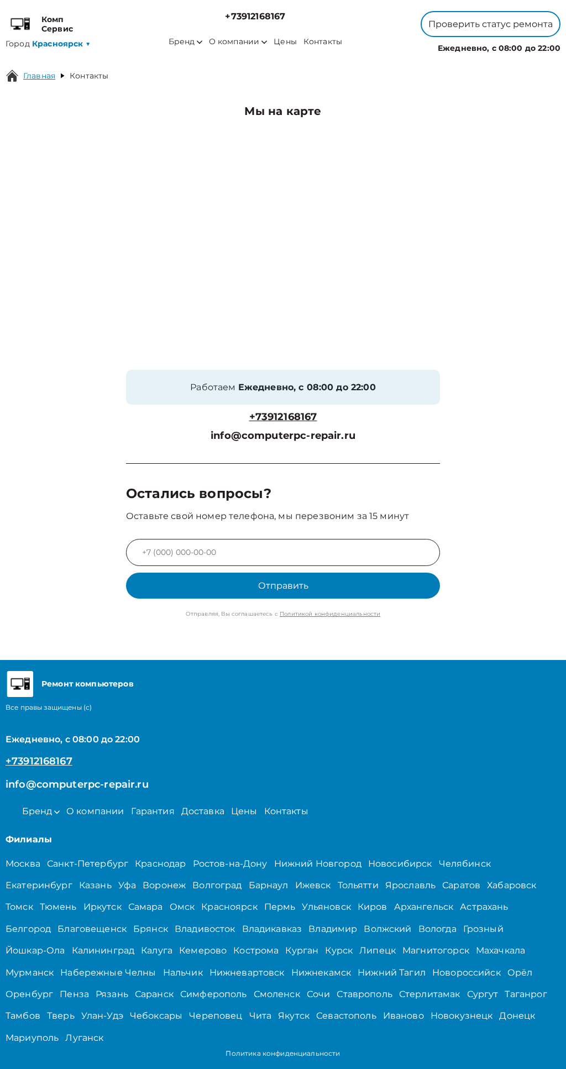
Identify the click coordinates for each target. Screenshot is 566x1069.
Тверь (61, 1015)
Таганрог (526, 994)
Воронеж (164, 885)
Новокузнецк (462, 1015)
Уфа (127, 885)
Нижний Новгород (317, 863)
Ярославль (410, 885)
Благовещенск (92, 929)
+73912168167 (255, 16)
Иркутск (102, 907)
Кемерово (203, 950)
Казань (95, 885)
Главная (39, 76)
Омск (182, 907)
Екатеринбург (39, 885)
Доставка (202, 811)
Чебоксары (156, 1015)
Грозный (483, 929)
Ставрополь (364, 994)
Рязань (112, 994)
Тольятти (358, 885)
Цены (285, 41)
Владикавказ (272, 929)
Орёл (520, 972)
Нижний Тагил (392, 972)
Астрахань (484, 907)
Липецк (377, 950)
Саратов (461, 885)
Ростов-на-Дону (230, 863)
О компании (234, 41)
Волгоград (217, 885)
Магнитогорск (435, 950)
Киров (372, 907)
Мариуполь (32, 1038)
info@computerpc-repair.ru (283, 436)
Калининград (103, 950)
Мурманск (30, 972)
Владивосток (205, 929)
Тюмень (58, 907)
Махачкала (500, 950)
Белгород (28, 929)
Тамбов (23, 1015)
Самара (145, 907)
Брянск (150, 929)
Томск (19, 907)
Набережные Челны (108, 972)
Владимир (332, 929)
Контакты (322, 41)
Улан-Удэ (102, 1015)
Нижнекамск (321, 972)
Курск (339, 950)
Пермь (280, 907)
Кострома (256, 950)
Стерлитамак (429, 994)
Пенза (74, 994)
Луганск (84, 1038)
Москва (23, 863)
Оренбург (29, 994)
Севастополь (346, 1015)
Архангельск (424, 907)
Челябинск (465, 863)
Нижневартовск (247, 972)
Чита (260, 1015)
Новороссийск (466, 972)
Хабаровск (511, 885)
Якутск (294, 1015)
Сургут (483, 994)
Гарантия (153, 811)
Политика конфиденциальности (283, 1053)
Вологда (437, 929)
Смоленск (277, 994)
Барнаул (269, 885)
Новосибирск (400, 863)
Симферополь (213, 994)
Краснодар (160, 863)
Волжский (387, 929)
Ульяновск (326, 907)
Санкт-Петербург (87, 863)
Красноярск (229, 907)
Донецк (517, 1015)
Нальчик (183, 972)
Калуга (156, 950)
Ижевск (313, 885)
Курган (301, 950)
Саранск (154, 994)
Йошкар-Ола (35, 950)
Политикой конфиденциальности (330, 613)
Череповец (215, 1015)
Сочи (319, 994)
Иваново (403, 1015)
